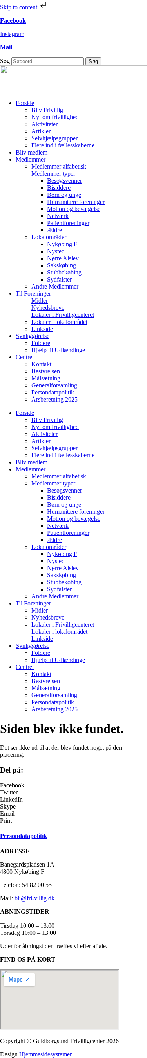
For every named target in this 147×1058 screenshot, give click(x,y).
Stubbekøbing (64, 272)
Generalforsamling (54, 385)
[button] (73, 785)
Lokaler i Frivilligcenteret (62, 314)
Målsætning (45, 378)
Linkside (42, 328)
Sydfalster (59, 279)
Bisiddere (59, 187)
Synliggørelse (32, 336)
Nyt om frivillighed (55, 117)
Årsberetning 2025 (54, 399)
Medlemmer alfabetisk (58, 166)
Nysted (56, 251)
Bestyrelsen (45, 371)
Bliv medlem (31, 152)
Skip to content (19, 7)
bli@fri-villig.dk (34, 898)
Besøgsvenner (64, 180)
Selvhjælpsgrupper (54, 138)
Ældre (54, 230)
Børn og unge (64, 194)
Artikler (41, 131)
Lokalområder (48, 237)
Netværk (58, 216)
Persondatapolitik (52, 392)
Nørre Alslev (63, 258)
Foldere (40, 343)
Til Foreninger (33, 293)
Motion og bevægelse (73, 208)
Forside (25, 103)
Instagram (12, 34)
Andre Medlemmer (54, 286)
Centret (25, 357)
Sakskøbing (61, 265)
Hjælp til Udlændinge (58, 350)
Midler (39, 300)
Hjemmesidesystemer (45, 1054)
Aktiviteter (44, 124)
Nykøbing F (62, 244)
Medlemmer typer (53, 173)
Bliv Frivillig (47, 110)
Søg (5, 61)
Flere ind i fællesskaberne (62, 145)
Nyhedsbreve (47, 307)
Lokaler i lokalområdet (59, 321)
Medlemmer (30, 159)
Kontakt (41, 364)
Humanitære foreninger (76, 201)
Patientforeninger (68, 223)
